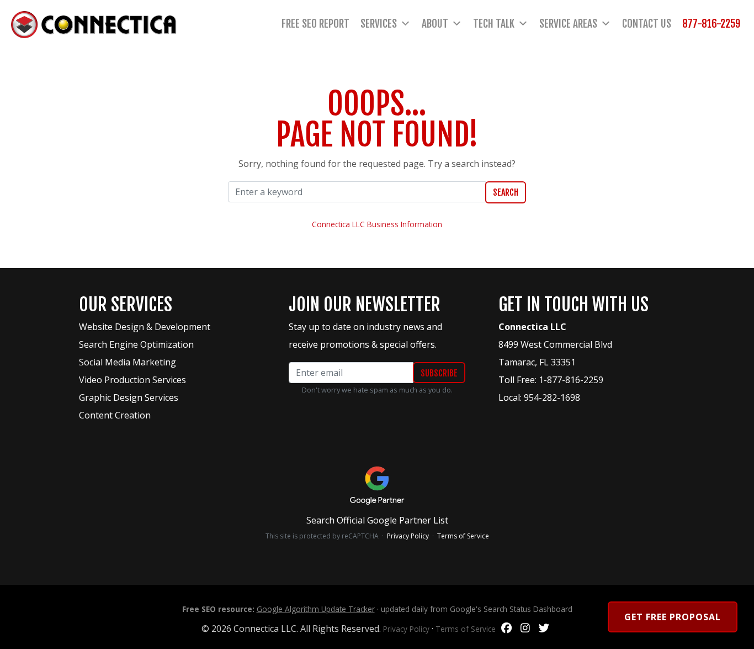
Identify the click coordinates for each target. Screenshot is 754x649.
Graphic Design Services (128, 397)
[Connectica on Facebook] (506, 628)
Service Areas (568, 23)
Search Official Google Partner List (377, 520)
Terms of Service (463, 536)
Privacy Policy (408, 536)
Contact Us (646, 23)
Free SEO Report (315, 23)
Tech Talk (493, 23)
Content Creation (115, 415)
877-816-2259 (711, 23)
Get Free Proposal (672, 617)
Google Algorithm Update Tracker (316, 609)
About (435, 23)
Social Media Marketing (127, 362)
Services (378, 23)
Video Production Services (132, 380)
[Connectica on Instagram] (525, 628)
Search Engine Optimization (136, 344)
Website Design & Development (144, 327)
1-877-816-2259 (571, 380)
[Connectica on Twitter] (544, 628)
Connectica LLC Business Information (377, 224)
